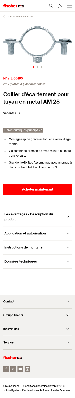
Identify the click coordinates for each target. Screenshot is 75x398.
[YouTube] (20, 369)
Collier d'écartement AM (20, 16)
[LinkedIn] (13, 369)
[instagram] (27, 369)
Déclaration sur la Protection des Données (46, 390)
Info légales (12, 390)
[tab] (33, 67)
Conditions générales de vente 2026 (44, 386)
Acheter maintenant (37, 189)
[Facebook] (6, 369)
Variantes (9, 113)
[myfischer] (60, 5)
